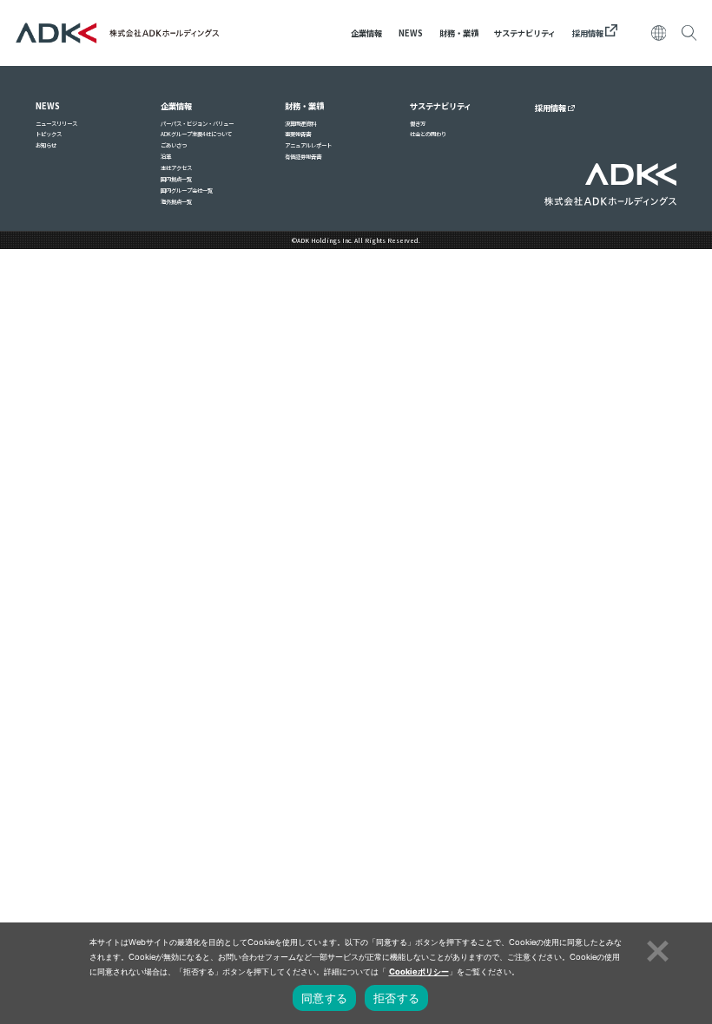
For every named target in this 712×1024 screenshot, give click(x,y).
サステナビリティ (525, 33)
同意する (324, 998)
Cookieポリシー (419, 971)
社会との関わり (428, 134)
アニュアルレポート (308, 145)
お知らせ (46, 145)
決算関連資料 (300, 124)
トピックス (49, 134)
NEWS (411, 33)
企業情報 (366, 33)
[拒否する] (656, 948)
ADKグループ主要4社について (196, 134)
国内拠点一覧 (176, 179)
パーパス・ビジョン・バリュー (197, 124)
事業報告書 (298, 134)
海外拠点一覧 (176, 202)
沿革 (166, 157)
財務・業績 (458, 33)
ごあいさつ (174, 145)
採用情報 (588, 33)
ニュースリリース (56, 124)
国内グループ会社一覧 (187, 190)
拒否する (396, 998)
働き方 (417, 124)
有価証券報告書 (303, 157)
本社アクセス (176, 168)
